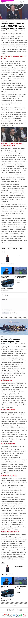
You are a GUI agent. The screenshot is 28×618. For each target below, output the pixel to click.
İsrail (9, 248)
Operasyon (14, 248)
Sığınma (21, 558)
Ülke (3, 562)
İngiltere (10, 558)
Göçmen (3, 558)
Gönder (5, 313)
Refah (20, 248)
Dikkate (3, 248)
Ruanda (15, 558)
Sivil (3, 252)
